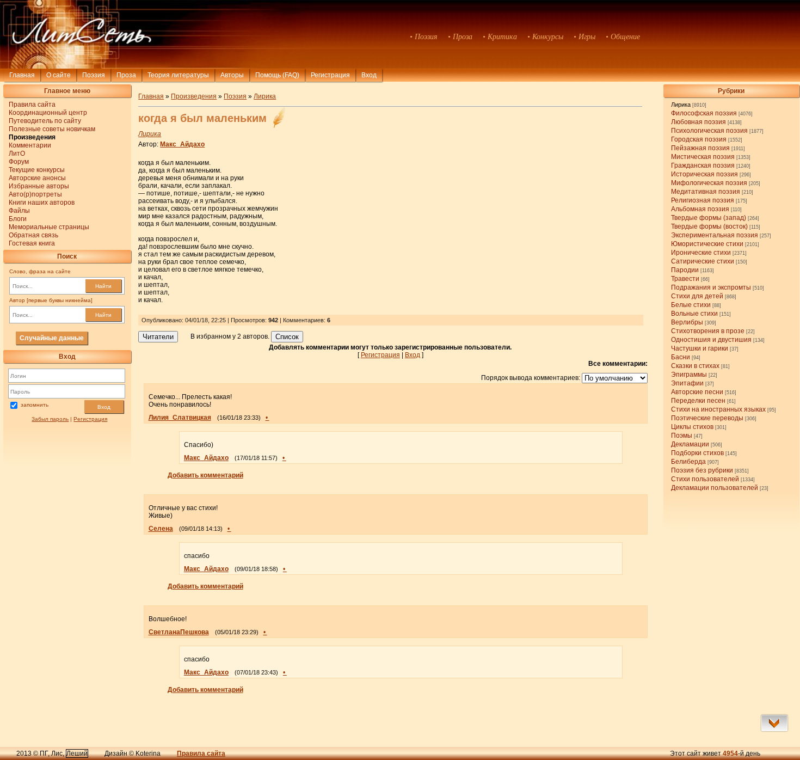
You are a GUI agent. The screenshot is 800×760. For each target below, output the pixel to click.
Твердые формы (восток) (709, 226)
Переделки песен (698, 400)
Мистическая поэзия (703, 157)
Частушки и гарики (699, 348)
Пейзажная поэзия (700, 148)
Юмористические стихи (707, 244)
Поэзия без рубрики (702, 470)
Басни (680, 357)
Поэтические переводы (707, 418)
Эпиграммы (689, 374)
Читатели (158, 337)
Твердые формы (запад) (708, 218)
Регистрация (330, 75)
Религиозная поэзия (702, 200)
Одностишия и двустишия (711, 340)
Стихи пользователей (705, 479)
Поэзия (93, 75)
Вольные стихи (694, 313)
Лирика (681, 104)
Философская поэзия (704, 113)
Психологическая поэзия (709, 130)
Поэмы (681, 435)
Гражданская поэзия (703, 165)
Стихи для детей (697, 296)
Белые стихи (691, 305)
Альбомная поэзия (700, 209)
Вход (103, 407)
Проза (126, 75)
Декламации (690, 444)
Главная (22, 75)
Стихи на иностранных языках (718, 409)
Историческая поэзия (704, 174)
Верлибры (687, 322)
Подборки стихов (697, 453)
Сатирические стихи (702, 261)
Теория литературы (178, 75)
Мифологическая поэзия (709, 183)
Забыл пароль (50, 419)
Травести (685, 279)
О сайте (58, 75)
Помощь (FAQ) (277, 75)
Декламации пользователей (714, 488)
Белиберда (688, 461)
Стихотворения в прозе (707, 331)
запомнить (34, 405)
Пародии (685, 270)
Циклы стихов (692, 427)
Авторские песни (697, 392)
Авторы (232, 75)
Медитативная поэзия (705, 191)
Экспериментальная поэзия (714, 235)
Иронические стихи (701, 252)
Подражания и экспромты (711, 287)
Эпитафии (687, 383)
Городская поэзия (699, 139)
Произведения (194, 96)
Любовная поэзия (698, 122)
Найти (103, 286)
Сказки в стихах (695, 366)
